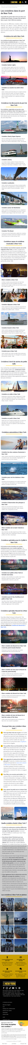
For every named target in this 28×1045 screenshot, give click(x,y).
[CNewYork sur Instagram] (7, 988)
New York (3, 6)
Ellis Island (7, 764)
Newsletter (5, 1012)
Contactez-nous (6, 1019)
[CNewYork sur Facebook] (4, 988)
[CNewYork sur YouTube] (13, 988)
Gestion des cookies (7, 1010)
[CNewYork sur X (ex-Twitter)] (16, 988)
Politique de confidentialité (9, 1008)
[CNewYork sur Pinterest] (19, 988)
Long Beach (23, 741)
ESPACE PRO (5, 1014)
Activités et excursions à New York (14, 6)
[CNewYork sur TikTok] (10, 988)
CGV (4, 1006)
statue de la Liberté (21, 763)
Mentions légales (6, 1004)
